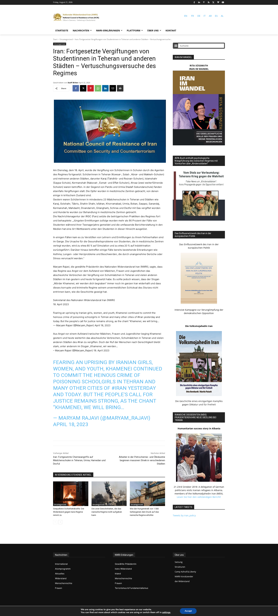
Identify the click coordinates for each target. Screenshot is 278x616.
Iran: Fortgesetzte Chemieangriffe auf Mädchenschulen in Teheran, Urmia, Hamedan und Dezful (79, 460)
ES (216, 15)
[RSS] (209, 2)
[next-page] (60, 522)
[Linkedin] (199, 2)
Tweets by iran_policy (184, 515)
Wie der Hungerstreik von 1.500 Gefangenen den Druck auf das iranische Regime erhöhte (144, 511)
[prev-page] (55, 522)
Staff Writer (73, 82)
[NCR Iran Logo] (77, 17)
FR (192, 15)
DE (198, 15)
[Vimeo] (218, 2)
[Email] (113, 88)
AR (210, 15)
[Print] (120, 88)
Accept (188, 610)
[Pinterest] (204, 2)
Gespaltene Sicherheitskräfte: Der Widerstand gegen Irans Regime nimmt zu (68, 511)
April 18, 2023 (70, 424)
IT (205, 15)
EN (185, 15)
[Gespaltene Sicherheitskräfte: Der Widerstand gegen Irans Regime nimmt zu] (70, 493)
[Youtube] (223, 2)
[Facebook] (194, 2)
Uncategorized (66, 39)
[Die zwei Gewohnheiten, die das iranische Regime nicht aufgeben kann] (109, 493)
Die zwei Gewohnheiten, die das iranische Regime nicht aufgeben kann (107, 511)
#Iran (119, 388)
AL (222, 15)
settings (166, 612)
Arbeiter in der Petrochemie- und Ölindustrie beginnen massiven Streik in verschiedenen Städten (142, 460)
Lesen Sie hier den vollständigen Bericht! (199, 496)
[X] (213, 2)
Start (55, 39)
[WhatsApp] (98, 88)
